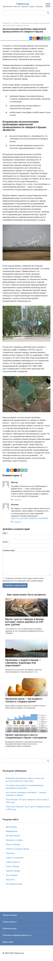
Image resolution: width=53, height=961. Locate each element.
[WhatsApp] (45, 38)
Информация (11, 831)
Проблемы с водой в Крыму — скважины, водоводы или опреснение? (23, 663)
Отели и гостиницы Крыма (17, 849)
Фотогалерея (12, 875)
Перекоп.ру (22, 3)
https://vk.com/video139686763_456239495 (29, 518)
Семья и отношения (14, 857)
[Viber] (41, 38)
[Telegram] (48, 38)
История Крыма (13, 836)
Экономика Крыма (14, 884)
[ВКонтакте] (30, 38)
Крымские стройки (14, 840)
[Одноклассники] (34, 38)
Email (5, 542)
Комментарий (9, 550)
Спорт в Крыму (12, 866)
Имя (5, 533)
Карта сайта (8, 942)
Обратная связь (10, 928)
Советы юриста (13, 862)
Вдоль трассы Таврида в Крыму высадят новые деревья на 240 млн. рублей (24, 622)
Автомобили (11, 827)
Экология (10, 879)
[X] (38, 38)
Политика (10, 853)
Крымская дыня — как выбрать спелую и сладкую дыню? (23, 700)
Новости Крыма (13, 844)
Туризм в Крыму (13, 871)
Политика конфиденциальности (17, 935)
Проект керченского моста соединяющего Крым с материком (26, 736)
